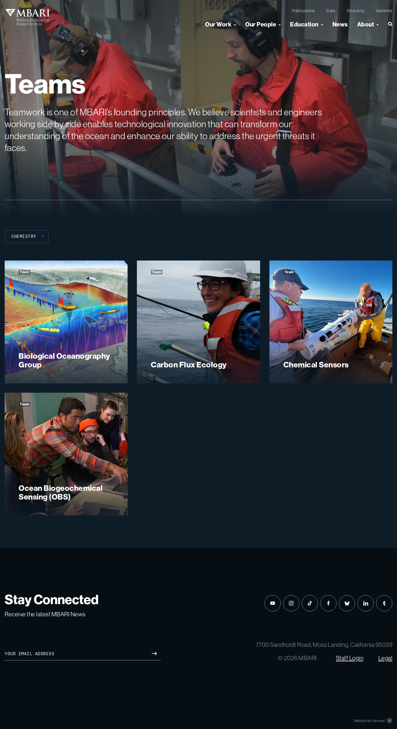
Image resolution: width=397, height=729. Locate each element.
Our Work (218, 24)
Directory (355, 10)
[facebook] (328, 603)
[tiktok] (310, 603)
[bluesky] (347, 603)
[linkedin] (365, 603)
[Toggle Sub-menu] (235, 24)
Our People (260, 24)
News (340, 24)
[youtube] (272, 603)
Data (330, 10)
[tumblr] (384, 603)
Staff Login (350, 658)
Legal (385, 658)
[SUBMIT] (154, 653)
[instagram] (291, 603)
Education (304, 24)
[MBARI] (27, 17)
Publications (303, 10)
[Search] (387, 26)
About (365, 24)
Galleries (384, 10)
